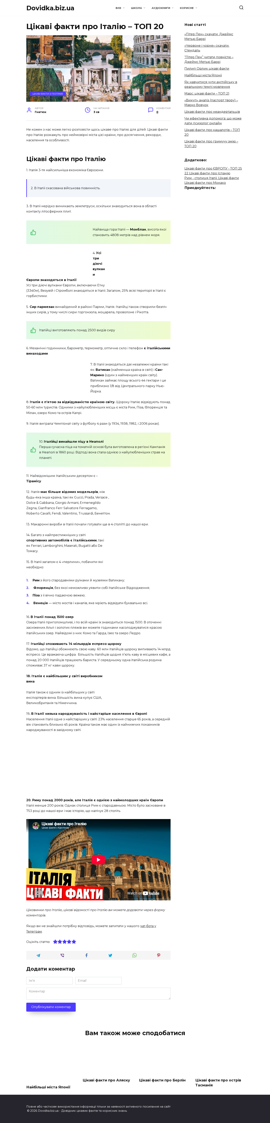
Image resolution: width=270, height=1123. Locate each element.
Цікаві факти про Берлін (162, 1080)
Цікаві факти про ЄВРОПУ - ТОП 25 (213, 168)
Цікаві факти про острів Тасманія (218, 1082)
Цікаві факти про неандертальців (212, 112)
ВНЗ (118, 8)
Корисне (187, 8)
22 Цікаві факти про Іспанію (207, 173)
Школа (136, 8)
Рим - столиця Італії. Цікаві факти (211, 178)
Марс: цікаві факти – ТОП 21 (206, 93)
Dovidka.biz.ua (50, 8)
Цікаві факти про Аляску (106, 1080)
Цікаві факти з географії (47, 93)
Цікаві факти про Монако (205, 183)
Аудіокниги (161, 8)
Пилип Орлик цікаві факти (206, 68)
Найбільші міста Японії (203, 75)
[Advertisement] (59, 247)
